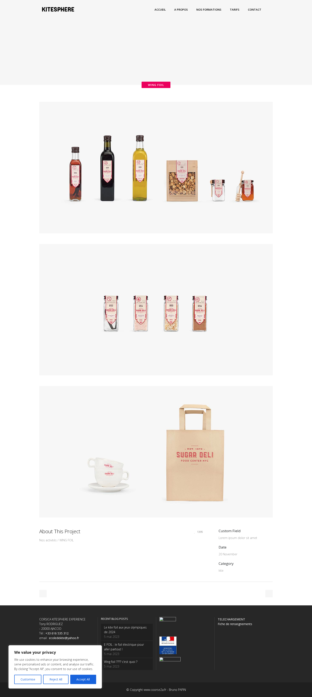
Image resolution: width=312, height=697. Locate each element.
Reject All (55, 679)
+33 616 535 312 (57, 633)
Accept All (83, 679)
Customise (28, 679)
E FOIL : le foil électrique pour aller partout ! (124, 646)
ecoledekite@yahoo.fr (64, 638)
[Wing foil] (156, 241)
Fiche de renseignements (235, 624)
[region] (55, 667)
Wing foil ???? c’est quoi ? (120, 662)
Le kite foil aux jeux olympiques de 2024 (125, 629)
